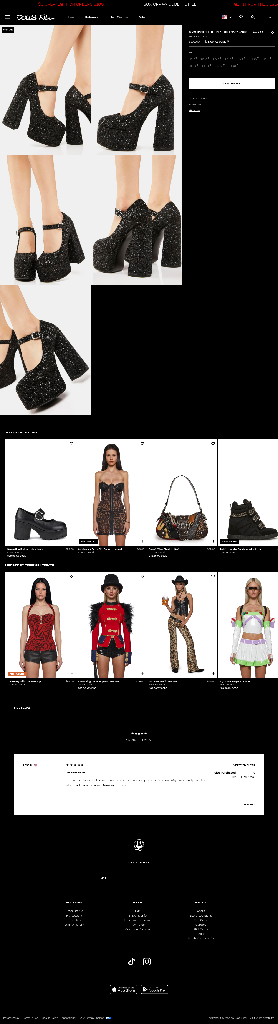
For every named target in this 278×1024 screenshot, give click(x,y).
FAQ (137, 911)
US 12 (192, 66)
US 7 (216, 59)
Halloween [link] (92, 17)
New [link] (71, 17)
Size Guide (201, 920)
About (201, 911)
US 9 (240, 59)
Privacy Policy (11, 1018)
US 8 (228, 59)
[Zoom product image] (45, 90)
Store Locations (201, 915)
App (201, 934)
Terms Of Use (30, 1018)
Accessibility (69, 1018)
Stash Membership (201, 938)
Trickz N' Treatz (198, 37)
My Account (74, 915)
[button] (71, 4)
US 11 (266, 59)
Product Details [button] (199, 99)
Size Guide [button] (195, 105)
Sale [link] (142, 17)
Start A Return (74, 924)
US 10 (253, 59)
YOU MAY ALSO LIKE (21, 432)
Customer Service (137, 929)
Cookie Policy (50, 1018)
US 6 (204, 59)
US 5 (192, 59)
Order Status (74, 911)
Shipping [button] (194, 110)
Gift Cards (201, 929)
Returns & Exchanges (137, 920)
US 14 (219, 66)
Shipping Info (138, 915)
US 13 (205, 66)
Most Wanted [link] (119, 17)
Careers (200, 924)
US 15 (232, 66)
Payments (138, 924)
